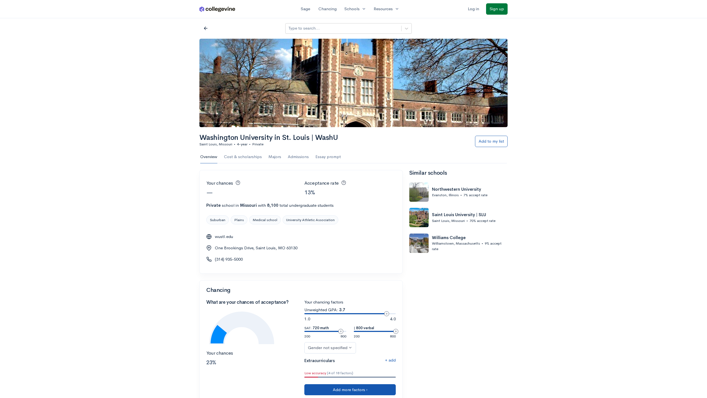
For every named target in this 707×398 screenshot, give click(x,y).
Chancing (327, 8)
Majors (274, 156)
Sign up (497, 8)
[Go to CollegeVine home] (217, 9)
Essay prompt (328, 156)
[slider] (386, 313)
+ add (390, 360)
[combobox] (288, 28)
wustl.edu (224, 236)
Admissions (298, 156)
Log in (473, 8)
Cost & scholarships (243, 156)
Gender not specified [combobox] (327, 347)
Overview (208, 156)
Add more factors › (350, 389)
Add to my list (491, 141)
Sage (305, 8)
